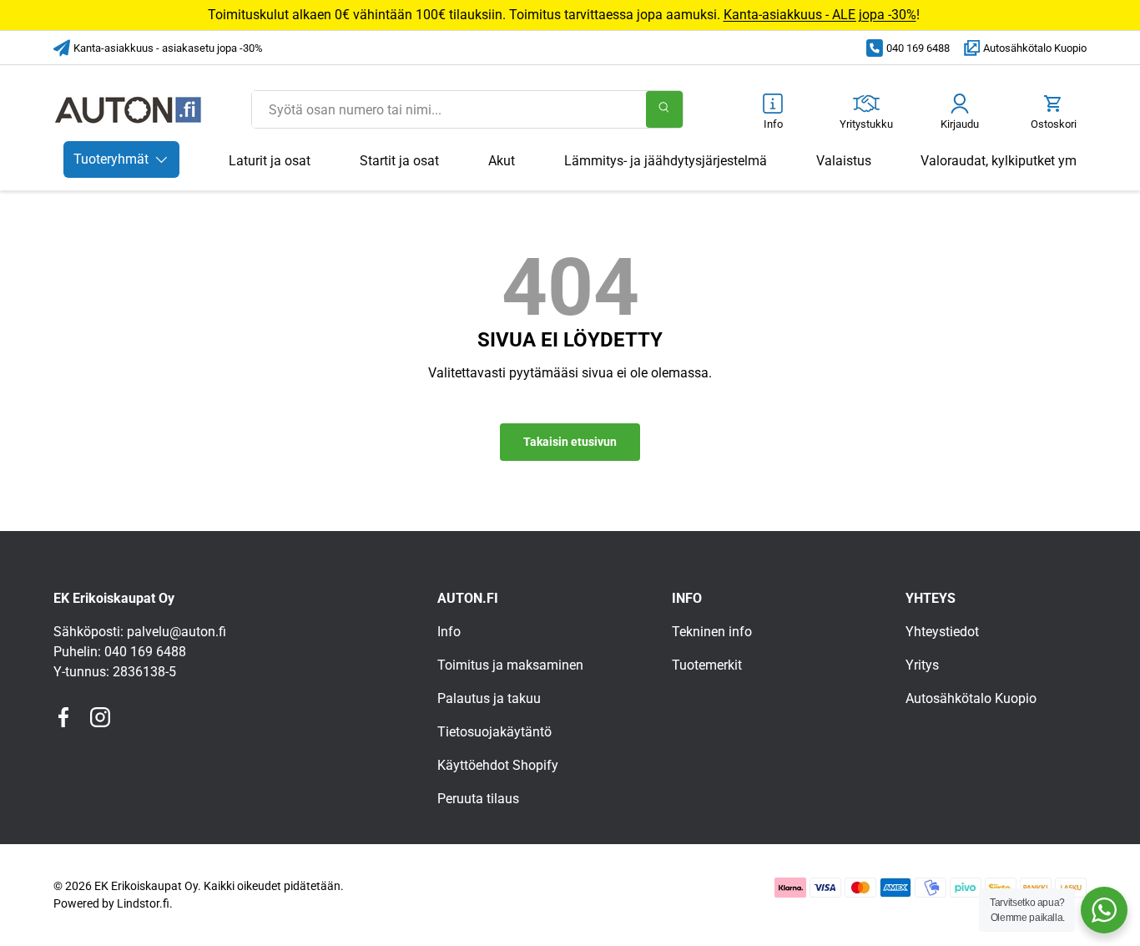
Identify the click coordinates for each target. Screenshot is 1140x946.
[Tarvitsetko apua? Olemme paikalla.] (1104, 910)
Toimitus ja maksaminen (510, 665)
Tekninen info (712, 632)
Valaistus (843, 161)
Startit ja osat (399, 161)
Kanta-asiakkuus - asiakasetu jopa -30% (168, 48)
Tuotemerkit (707, 665)
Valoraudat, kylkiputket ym (999, 161)
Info (449, 632)
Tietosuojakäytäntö (494, 732)
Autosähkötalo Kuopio (1035, 48)
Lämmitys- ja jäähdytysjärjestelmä (665, 161)
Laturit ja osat (269, 161)
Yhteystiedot (942, 632)
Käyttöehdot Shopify (497, 765)
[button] (1053, 113)
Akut (501, 161)
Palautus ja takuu (489, 698)
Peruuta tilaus (478, 799)
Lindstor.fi (143, 903)
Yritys (922, 665)
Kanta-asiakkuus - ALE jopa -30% (820, 15)
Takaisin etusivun (570, 441)
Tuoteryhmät (111, 159)
